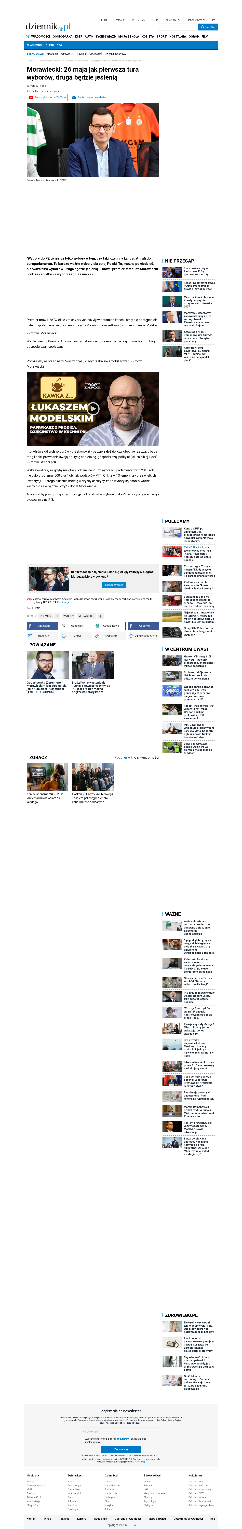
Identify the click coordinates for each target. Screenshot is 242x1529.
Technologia (74, 1485)
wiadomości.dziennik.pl (50, 61)
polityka (69, 61)
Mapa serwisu (157, 1518)
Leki (146, 1489)
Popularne (122, 757)
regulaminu (123, 1438)
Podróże (72, 1505)
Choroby (148, 1497)
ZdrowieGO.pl (173, 20)
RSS (212, 1518)
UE (57, 616)
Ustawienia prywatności (188, 1518)
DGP (155, 20)
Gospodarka (74, 1489)
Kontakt (31, 1518)
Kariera (81, 1518)
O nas (47, 1518)
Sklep (212, 20)
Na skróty (33, 1475)
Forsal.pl (31, 1493)
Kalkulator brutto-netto (200, 1501)
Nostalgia (52, 54)
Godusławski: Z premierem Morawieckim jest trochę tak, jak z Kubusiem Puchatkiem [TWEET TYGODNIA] (47, 687)
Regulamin (100, 1518)
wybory (68, 616)
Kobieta (108, 1481)
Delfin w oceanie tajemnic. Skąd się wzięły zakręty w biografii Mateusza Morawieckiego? (112, 574)
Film (107, 1501)
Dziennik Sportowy (115, 54)
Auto (70, 1481)
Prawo (147, 1481)
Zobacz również (114, 584)
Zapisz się (121, 1449)
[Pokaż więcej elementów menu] (215, 36)
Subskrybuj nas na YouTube (50, 97)
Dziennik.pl (74, 1475)
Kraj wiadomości (146, 757)
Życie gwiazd (111, 1497)
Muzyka (109, 1505)
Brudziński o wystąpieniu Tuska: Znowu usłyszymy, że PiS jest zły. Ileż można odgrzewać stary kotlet (91, 687)
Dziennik (31, 61)
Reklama (64, 1518)
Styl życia (148, 1505)
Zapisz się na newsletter (92, 97)
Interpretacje (33, 1501)
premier (45, 616)
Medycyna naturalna (154, 1493)
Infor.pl (30, 1481)
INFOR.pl (103, 20)
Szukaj (210, 26)
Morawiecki (86, 616)
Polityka (55, 45)
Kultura (108, 1509)
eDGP (30, 1489)
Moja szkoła (111, 1493)
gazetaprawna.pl (196, 20)
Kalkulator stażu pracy (199, 1489)
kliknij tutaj (140, 1462)
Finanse (148, 1485)
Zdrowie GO (67, 54)
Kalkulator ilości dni (198, 1485)
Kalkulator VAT (196, 1493)
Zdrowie (72, 1501)
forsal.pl (120, 20)
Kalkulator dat (195, 1481)
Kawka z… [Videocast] (89, 54)
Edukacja (109, 1489)
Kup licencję (63, 602)
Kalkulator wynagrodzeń (201, 1505)
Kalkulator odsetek (198, 1497)
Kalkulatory (195, 1475)
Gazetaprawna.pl (36, 1485)
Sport (71, 1497)
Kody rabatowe (112, 1485)
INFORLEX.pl (138, 20)
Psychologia (150, 1501)
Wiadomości (35, 45)
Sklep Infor (32, 1505)
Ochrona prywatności (128, 1518)
